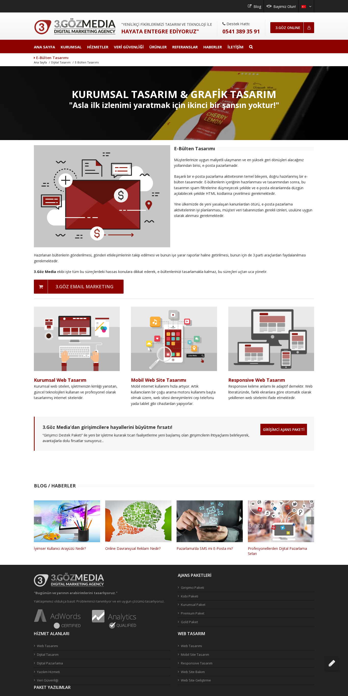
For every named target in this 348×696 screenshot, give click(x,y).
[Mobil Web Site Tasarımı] (174, 309)
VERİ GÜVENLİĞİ (129, 46)
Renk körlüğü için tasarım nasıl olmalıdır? (281, 548)
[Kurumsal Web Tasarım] (77, 309)
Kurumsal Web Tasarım (60, 380)
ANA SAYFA (44, 46)
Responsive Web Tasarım (256, 380)
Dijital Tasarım (61, 62)
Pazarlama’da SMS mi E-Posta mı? (133, 548)
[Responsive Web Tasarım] (271, 309)
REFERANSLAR (185, 46)
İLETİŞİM (235, 46)
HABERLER (212, 46)
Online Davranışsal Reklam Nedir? (61, 548)
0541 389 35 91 (241, 31)
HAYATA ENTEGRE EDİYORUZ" (160, 31)
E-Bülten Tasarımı (87, 62)
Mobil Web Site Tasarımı (158, 380)
